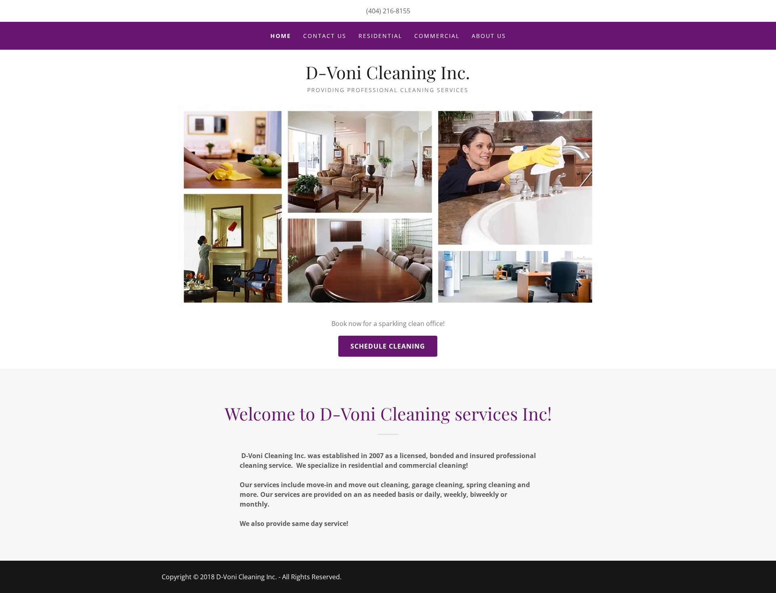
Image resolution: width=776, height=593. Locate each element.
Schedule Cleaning (387, 346)
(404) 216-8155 (388, 10)
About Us (489, 36)
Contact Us (324, 36)
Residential (380, 36)
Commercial (437, 36)
